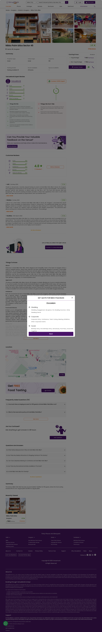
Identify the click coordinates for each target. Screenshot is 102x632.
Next (51, 334)
